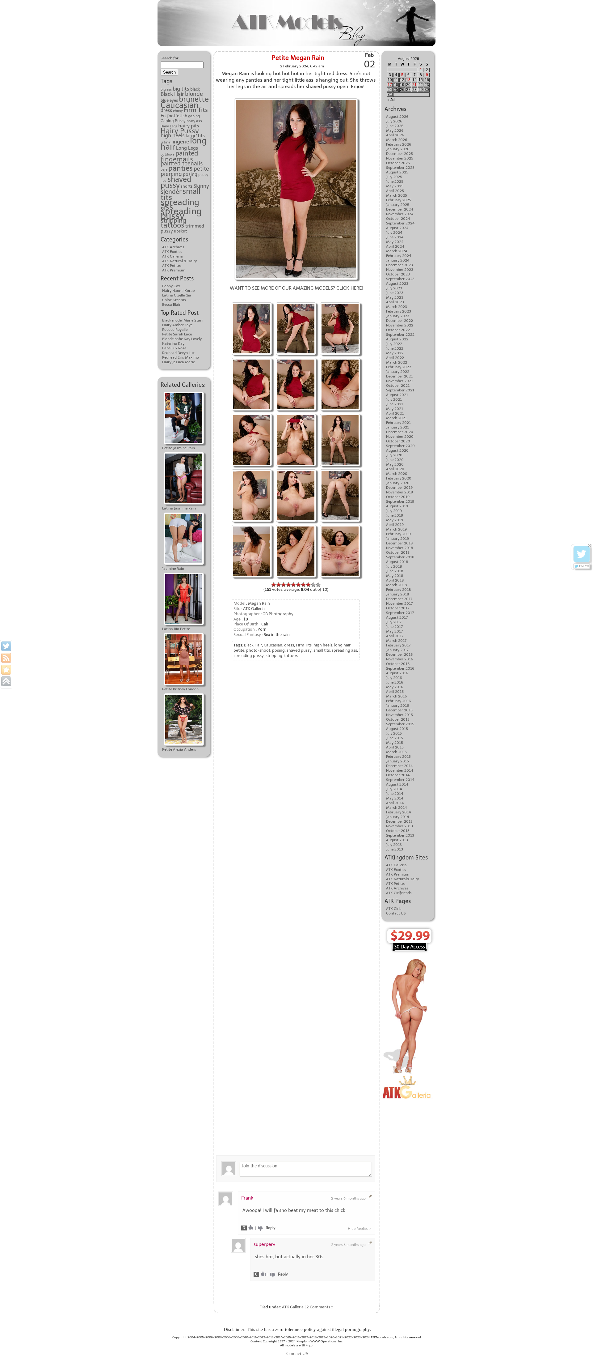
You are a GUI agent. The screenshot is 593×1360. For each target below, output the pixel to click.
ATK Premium (173, 270)
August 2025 (397, 172)
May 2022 (394, 353)
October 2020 (398, 441)
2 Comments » (320, 1307)
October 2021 (398, 385)
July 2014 (394, 789)
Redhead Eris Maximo (180, 357)
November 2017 (399, 603)
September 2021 (400, 390)
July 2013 (394, 844)
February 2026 (398, 144)
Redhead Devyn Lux (178, 353)
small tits (321, 650)
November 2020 (400, 436)
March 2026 (396, 140)
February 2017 (398, 645)
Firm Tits (196, 109)
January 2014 (397, 817)
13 (408, 80)
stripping (173, 220)
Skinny (201, 186)
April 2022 (395, 358)
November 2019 (399, 492)
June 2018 (394, 571)
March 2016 (396, 696)
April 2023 (395, 302)
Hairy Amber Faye (177, 325)
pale (164, 170)
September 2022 (400, 334)
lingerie (180, 142)
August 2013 (397, 840)
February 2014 (398, 812)
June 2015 (394, 738)
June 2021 (394, 404)
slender (171, 191)
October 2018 (398, 552)
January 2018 (397, 594)
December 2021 (399, 376)
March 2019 (396, 529)
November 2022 (399, 325)
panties (180, 168)
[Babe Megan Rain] (251, 414)
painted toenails (182, 163)
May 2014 (394, 798)
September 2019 (400, 501)
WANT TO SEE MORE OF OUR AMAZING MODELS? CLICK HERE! (296, 288)
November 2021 (399, 381)
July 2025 (394, 177)
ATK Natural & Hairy (179, 261)
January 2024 (397, 260)
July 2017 (394, 622)
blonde (194, 94)
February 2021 (398, 422)
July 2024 (394, 232)
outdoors (168, 154)
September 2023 (400, 279)
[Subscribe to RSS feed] (6, 658)
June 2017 (394, 627)
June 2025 (394, 181)
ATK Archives (173, 247)
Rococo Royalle (174, 329)
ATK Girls (394, 908)
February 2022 (398, 367)
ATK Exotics (172, 251)
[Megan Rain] (296, 303)
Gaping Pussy (173, 120)
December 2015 (399, 710)
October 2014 (398, 775)
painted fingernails (179, 156)
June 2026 (394, 126)
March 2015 (396, 752)
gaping (194, 116)
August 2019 (397, 506)
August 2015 (397, 729)
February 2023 (398, 311)
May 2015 (394, 742)
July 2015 (394, 733)
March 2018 (396, 585)
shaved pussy (176, 182)
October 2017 (397, 608)
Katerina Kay (173, 343)
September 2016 (400, 668)
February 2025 (398, 200)
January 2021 (397, 427)
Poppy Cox (171, 286)
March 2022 (396, 362)
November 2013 (399, 826)
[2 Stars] (278, 584)
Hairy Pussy (180, 131)
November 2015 (399, 715)
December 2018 (399, 543)
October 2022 (398, 330)
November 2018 (399, 548)
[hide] (589, 545)
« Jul (391, 100)
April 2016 (395, 691)
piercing (171, 174)
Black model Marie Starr (182, 320)
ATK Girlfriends (399, 893)
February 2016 (398, 701)
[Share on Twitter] (6, 646)
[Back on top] (6, 681)
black (195, 89)
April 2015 (395, 747)
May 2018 (394, 575)
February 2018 (398, 589)
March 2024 (396, 251)
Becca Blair (171, 304)
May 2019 (394, 520)
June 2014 (394, 793)
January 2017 (397, 650)
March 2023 (396, 307)
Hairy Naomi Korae (178, 290)
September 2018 (400, 557)
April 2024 (395, 246)
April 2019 (395, 524)
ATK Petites (172, 265)
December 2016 (399, 654)
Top (578, 1345)
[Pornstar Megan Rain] (296, 358)
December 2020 (399, 432)
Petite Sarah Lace (177, 334)
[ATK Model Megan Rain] (340, 358)
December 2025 (399, 153)
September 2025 (400, 167)
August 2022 (397, 339)
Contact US (396, 913)
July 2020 (394, 455)
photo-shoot (258, 650)
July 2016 (394, 678)
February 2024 (398, 256)
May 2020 (395, 464)
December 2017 (399, 599)
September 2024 (400, 223)
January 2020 (398, 483)
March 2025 (396, 195)
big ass (166, 89)
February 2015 (398, 756)
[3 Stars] (283, 584)
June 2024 (394, 237)
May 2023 (394, 297)
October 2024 (398, 218)
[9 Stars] (313, 584)
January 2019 (397, 538)
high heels (173, 135)
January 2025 (397, 205)
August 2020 (397, 450)
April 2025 (395, 191)
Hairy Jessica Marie (178, 362)
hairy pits (188, 126)
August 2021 (397, 395)
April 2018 (395, 580)
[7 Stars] (303, 584)
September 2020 (400, 446)
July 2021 (394, 399)
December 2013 (399, 821)
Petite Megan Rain (298, 58)
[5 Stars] (293, 584)
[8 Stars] (308, 584)
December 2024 (399, 209)
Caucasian (180, 105)
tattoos (172, 225)
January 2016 (397, 705)
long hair (342, 645)
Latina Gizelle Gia (176, 295)
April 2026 (395, 135)
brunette (194, 99)
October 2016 (398, 664)
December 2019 (399, 487)
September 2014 (400, 780)
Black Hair (172, 94)
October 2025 (398, 163)
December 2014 (399, 766)
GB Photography (278, 614)
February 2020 (398, 478)
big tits (181, 89)
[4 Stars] (288, 584)
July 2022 (394, 344)
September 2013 (400, 835)
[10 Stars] (318, 584)
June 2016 (394, 682)
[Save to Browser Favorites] (6, 670)
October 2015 (398, 719)
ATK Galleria (172, 256)
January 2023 (397, 316)
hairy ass (194, 120)
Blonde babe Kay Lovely (182, 339)
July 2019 (394, 511)
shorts (186, 186)
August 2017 (397, 617)
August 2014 (397, 784)
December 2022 (399, 320)
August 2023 (397, 283)
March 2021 (396, 418)
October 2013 (398, 831)
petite (201, 168)
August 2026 (397, 116)
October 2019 (398, 497)
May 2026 (394, 130)
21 (414, 85)
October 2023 (398, 274)
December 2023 (399, 265)
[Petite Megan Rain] (296, 99)
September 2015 (400, 724)
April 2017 (394, 636)
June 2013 (394, 849)
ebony (178, 111)
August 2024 (397, 228)
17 (390, 85)
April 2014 (395, 803)
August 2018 (397, 562)
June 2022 (394, 348)
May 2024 (394, 242)
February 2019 (398, 534)
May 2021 (394, 409)
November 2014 (399, 770)
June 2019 (394, 515)
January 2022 (397, 371)
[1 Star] (273, 584)
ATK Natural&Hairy (402, 879)
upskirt (180, 230)
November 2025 (399, 158)
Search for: (170, 58)
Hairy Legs (169, 126)
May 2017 (394, 631)
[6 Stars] (298, 584)
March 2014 (396, 807)
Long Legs (187, 148)
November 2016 (399, 659)
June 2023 (394, 293)
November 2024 (399, 214)
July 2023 (394, 288)
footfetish (177, 115)
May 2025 (394, 186)
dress (166, 110)
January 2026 (397, 149)
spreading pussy (181, 213)
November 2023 (399, 269)
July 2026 (394, 121)
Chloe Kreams (174, 300)
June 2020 (395, 460)
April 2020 (395, 469)
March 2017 (396, 640)
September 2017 (400, 613)
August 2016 (397, 673)
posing (190, 174)
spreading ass (180, 204)
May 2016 (394, 687)
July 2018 (394, 566)
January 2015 (397, 761)
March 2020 (396, 473)
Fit (163, 115)
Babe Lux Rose (174, 348)
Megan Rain (259, 603)
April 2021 (395, 413)
